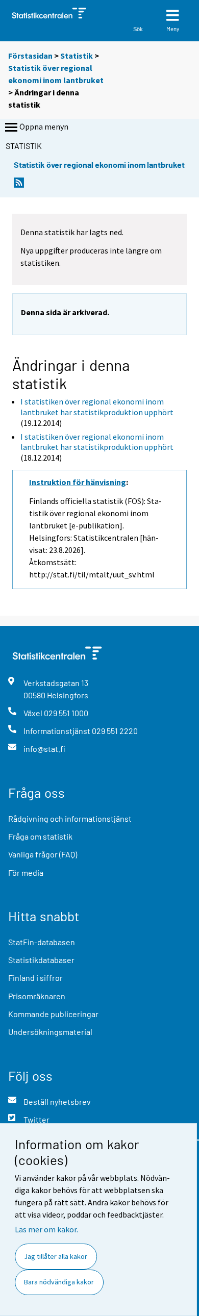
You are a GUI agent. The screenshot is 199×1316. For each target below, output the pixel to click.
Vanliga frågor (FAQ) (42, 854)
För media (25, 872)
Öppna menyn (43, 126)
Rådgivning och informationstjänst (70, 818)
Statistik (76, 55)
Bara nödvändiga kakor (59, 1281)
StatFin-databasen (41, 942)
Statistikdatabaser (41, 960)
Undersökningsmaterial (50, 1031)
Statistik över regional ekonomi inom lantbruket (99, 164)
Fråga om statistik (40, 836)
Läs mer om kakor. (46, 1229)
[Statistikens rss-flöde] (19, 185)
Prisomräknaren (36, 996)
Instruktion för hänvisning (77, 482)
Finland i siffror (35, 977)
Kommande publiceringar (53, 1014)
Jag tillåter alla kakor (55, 1256)
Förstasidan (30, 55)
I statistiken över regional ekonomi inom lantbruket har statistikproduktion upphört (96, 406)
